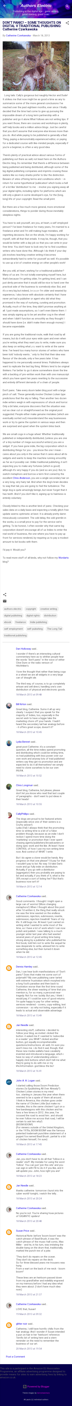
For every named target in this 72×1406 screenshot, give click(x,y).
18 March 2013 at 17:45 (29, 1144)
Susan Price (22, 1230)
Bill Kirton (21, 704)
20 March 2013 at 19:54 (29, 1348)
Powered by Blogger (38, 1386)
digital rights (33, 615)
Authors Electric (36, 5)
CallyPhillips (22, 813)
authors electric (12, 608)
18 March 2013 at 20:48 (29, 1221)
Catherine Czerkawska (28, 896)
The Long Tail (54, 628)
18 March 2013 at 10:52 (29, 775)
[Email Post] (5, 602)
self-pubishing (35, 628)
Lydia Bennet (23, 741)
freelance (20, 622)
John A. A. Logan (25, 1080)
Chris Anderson (21, 478)
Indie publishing (38, 622)
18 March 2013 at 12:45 (29, 957)
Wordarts (63, 557)
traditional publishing (15, 635)
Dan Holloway (23, 648)
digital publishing (13, 615)
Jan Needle (22, 1025)
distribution (50, 615)
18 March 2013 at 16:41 (29, 1070)
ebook (7, 622)
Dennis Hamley (24, 966)
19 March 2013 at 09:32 (29, 1314)
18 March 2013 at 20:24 (29, 1198)
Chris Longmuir (24, 785)
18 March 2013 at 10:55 (29, 804)
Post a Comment (15, 1356)
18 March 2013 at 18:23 (29, 1175)
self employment (13, 628)
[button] (67, 23)
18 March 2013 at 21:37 (29, 1294)
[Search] (67, 7)
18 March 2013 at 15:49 (29, 1015)
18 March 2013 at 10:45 (29, 732)
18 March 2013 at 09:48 (29, 694)
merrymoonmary (43, 1393)
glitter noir (21, 1323)
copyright (31, 608)
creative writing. (48, 608)
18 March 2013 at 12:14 (29, 886)
